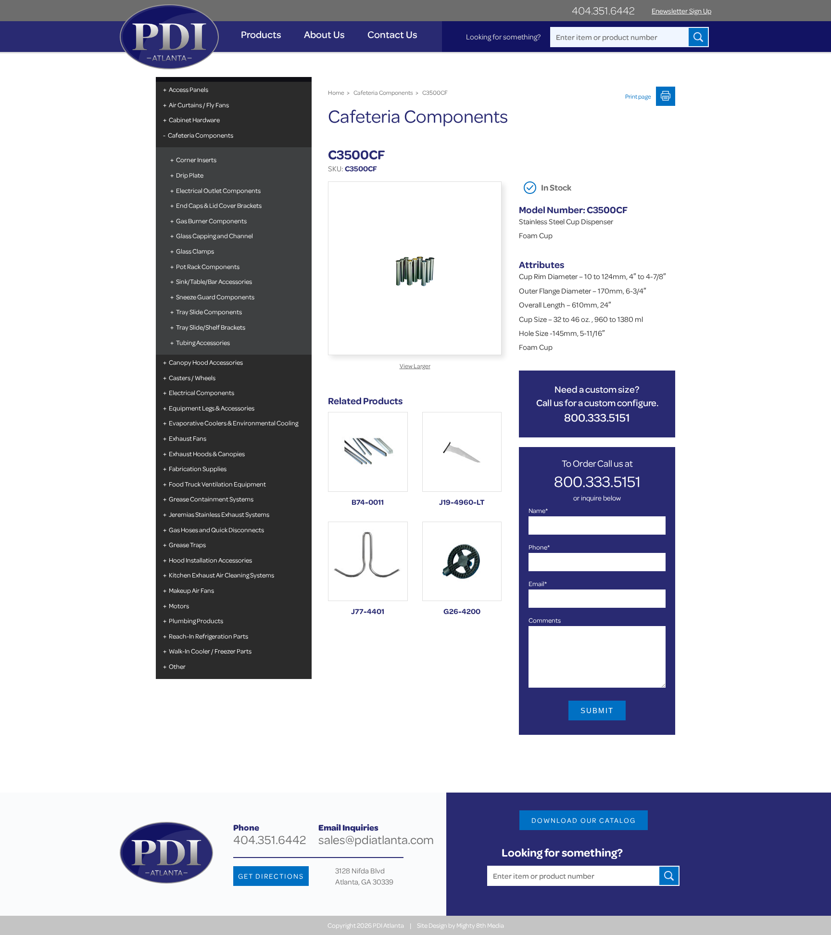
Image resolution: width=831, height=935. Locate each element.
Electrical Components (201, 392)
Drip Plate (189, 174)
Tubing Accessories (203, 342)
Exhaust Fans (187, 438)
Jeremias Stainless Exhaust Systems (219, 514)
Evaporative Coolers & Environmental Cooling (233, 422)
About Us (324, 34)
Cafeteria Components (200, 135)
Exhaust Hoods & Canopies (207, 453)
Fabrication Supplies (198, 468)
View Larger (415, 365)
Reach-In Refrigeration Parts (208, 635)
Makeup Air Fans (191, 590)
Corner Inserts (196, 159)
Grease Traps (187, 544)
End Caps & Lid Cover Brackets (219, 205)
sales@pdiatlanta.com (376, 839)
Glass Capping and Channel (214, 235)
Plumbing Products (196, 620)
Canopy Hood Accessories (206, 362)
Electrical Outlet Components (218, 190)
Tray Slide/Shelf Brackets (210, 327)
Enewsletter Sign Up (681, 11)
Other (177, 666)
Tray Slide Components (209, 311)
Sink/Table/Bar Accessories (214, 281)
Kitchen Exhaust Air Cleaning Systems (221, 574)
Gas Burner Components (211, 220)
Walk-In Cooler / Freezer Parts (210, 650)
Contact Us (392, 34)
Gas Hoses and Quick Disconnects (216, 529)
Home (336, 92)
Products (261, 34)
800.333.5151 (597, 417)
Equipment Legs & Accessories (211, 407)
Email (538, 583)
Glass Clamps (195, 251)
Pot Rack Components (207, 266)
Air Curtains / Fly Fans (199, 104)
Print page (638, 96)
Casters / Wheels (192, 377)
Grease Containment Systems (211, 498)
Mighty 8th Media (480, 925)
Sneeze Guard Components (215, 296)
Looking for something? (503, 36)
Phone (539, 546)
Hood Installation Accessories (210, 559)
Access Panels (188, 89)
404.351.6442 (603, 10)
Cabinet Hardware (194, 119)
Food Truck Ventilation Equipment (217, 483)
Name (538, 510)
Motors (179, 605)
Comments (545, 620)
